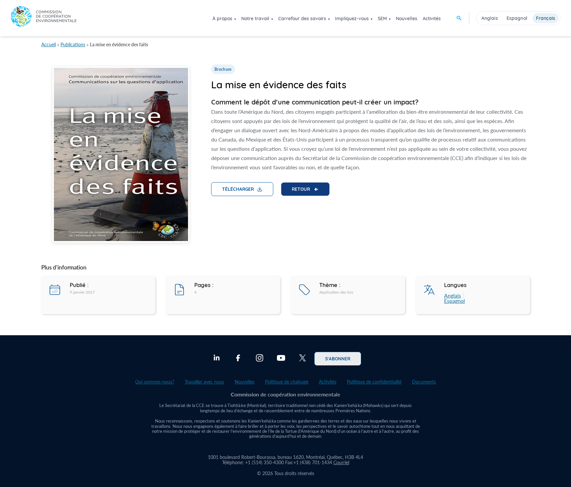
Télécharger (238, 188)
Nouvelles (406, 18)
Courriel (341, 462)
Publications (72, 44)
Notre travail (255, 18)
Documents (424, 382)
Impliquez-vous (352, 18)
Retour (301, 188)
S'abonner (337, 358)
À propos (222, 18)
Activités (432, 18)
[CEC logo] (44, 18)
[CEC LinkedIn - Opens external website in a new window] (216, 358)
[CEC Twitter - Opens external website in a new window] (302, 358)
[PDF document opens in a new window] (121, 155)
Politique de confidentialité (374, 382)
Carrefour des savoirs (302, 18)
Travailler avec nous (204, 382)
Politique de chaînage (286, 382)
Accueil (48, 44)
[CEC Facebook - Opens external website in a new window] (238, 358)
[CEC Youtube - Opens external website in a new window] (281, 358)
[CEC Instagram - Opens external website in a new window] (259, 358)
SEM (382, 18)
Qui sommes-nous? (154, 382)
